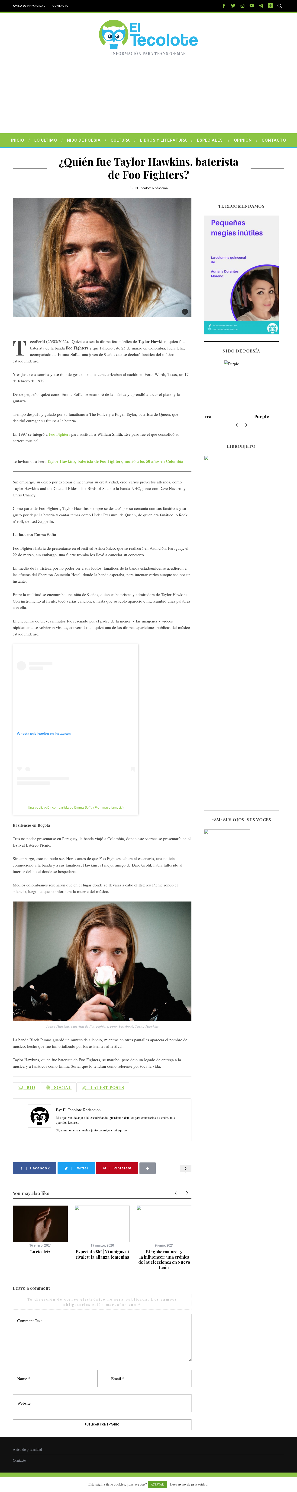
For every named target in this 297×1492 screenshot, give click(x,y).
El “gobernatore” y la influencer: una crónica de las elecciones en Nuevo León (164, 1259)
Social (61, 1087)
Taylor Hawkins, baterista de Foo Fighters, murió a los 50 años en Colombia (115, 461)
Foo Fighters (59, 434)
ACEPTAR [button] (157, 1484)
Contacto (60, 5)
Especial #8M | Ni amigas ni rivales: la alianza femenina (102, 1254)
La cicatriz (40, 1251)
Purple (241, 416)
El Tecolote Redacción (151, 187)
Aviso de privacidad (29, 5)
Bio (29, 1087)
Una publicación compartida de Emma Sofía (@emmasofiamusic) (76, 807)
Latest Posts (105, 1087)
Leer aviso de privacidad (188, 1484)
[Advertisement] (148, 98)
